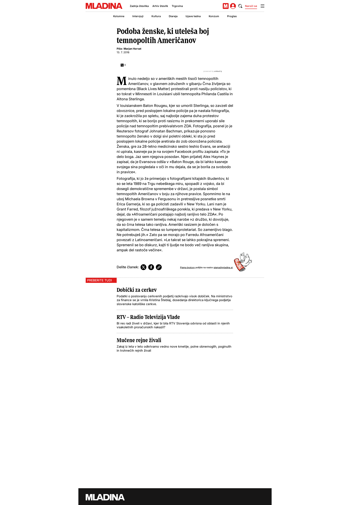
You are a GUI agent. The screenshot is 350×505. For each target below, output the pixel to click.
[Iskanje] (240, 6)
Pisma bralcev (187, 267)
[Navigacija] (262, 6)
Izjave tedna (193, 16)
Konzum (214, 16)
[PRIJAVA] (233, 6)
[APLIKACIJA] (226, 6)
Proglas (232, 16)
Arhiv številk (160, 5)
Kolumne (118, 16)
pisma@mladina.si (223, 267)
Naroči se (251, 5)
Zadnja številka (139, 5)
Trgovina (177, 5)
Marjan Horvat (132, 48)
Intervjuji (137, 16)
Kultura (156, 16)
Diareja (173, 16)
